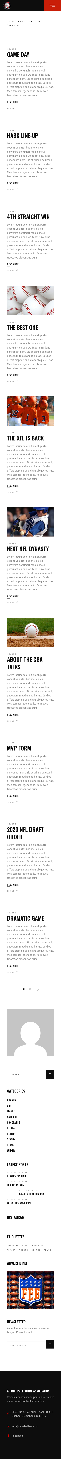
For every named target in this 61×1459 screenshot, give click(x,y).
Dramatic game (25, 918)
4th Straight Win (28, 216)
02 (29, 989)
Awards (11, 1100)
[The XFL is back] (30, 411)
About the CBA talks (25, 663)
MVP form (19, 748)
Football (38, 1246)
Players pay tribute (18, 1176)
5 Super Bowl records (31, 1194)
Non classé (13, 1122)
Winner (11, 1150)
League (12, 49)
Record (23, 1250)
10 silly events (15, 1185)
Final (25, 1246)
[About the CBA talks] (30, 632)
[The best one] (30, 300)
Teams (10, 1145)
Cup (9, 1106)
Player (11, 1134)
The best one (22, 327)
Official (11, 1128)
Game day (18, 54)
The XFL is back (25, 438)
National (12, 1117)
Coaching (13, 1246)
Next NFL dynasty (28, 548)
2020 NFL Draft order (25, 833)
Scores (36, 1250)
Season (11, 1139)
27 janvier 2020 (17, 1173)
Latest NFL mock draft (20, 1203)
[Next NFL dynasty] (30, 522)
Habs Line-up (22, 135)
